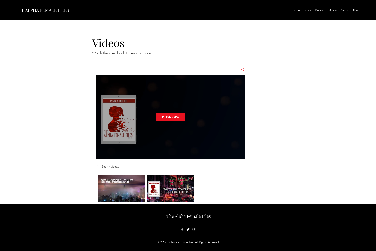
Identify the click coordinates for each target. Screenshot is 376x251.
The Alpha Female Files (188, 216)
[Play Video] (121, 188)
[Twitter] (188, 229)
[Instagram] (194, 229)
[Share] (241, 69)
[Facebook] (182, 229)
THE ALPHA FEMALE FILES (42, 10)
